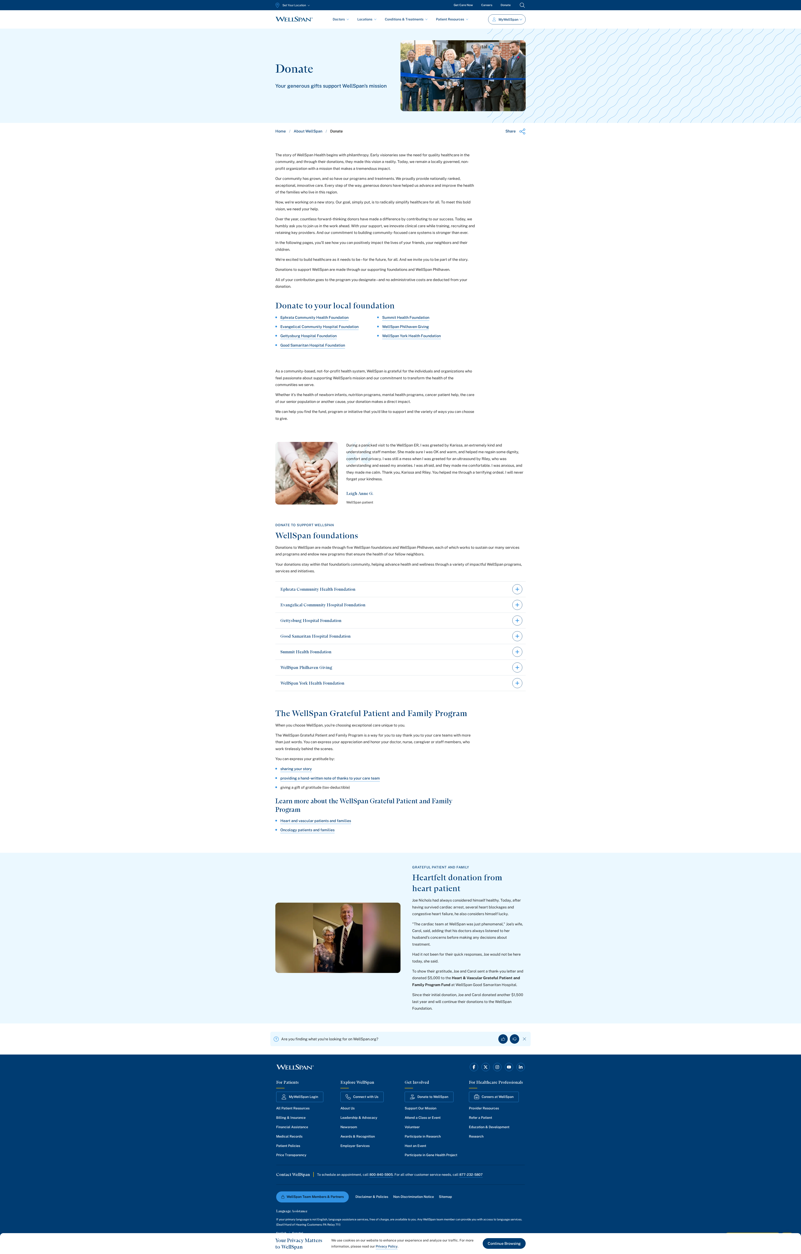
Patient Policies (288, 1146)
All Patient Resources (293, 1108)
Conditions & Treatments (404, 19)
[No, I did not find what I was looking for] (514, 1039)
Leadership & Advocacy (358, 1118)
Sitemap (445, 1197)
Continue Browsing (504, 1243)
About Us (347, 1108)
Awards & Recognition (357, 1136)
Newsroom (348, 1127)
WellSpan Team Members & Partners (315, 1197)
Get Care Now (463, 5)
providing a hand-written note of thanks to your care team (330, 778)
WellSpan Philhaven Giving (405, 326)
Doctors (339, 19)
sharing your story (296, 769)
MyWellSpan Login (303, 1097)
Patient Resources (450, 19)
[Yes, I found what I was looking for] (503, 1039)
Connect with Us (365, 1097)
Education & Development (489, 1127)
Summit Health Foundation (405, 317)
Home (280, 131)
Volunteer (412, 1127)
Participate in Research (423, 1136)
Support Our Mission (420, 1108)
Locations (364, 19)
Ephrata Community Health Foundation (314, 317)
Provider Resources (484, 1108)
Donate (506, 5)
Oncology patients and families (307, 830)
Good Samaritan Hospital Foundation (312, 345)
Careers (486, 5)
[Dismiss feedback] (524, 1039)
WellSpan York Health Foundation (411, 336)
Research (476, 1136)
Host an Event (415, 1146)
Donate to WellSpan (432, 1097)
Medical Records (289, 1136)
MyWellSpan (508, 19)
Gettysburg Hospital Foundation (308, 336)
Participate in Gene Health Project (431, 1155)
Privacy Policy (387, 1246)
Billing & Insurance (291, 1118)
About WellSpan (308, 131)
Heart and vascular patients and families (315, 821)
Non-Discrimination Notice (413, 1197)
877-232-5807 (471, 1175)
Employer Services (355, 1146)
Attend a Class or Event (423, 1118)
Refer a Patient (480, 1118)
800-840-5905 (381, 1175)
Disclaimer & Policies (371, 1197)
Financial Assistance (292, 1127)
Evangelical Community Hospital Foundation (319, 326)
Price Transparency (291, 1155)
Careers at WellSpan (498, 1097)
